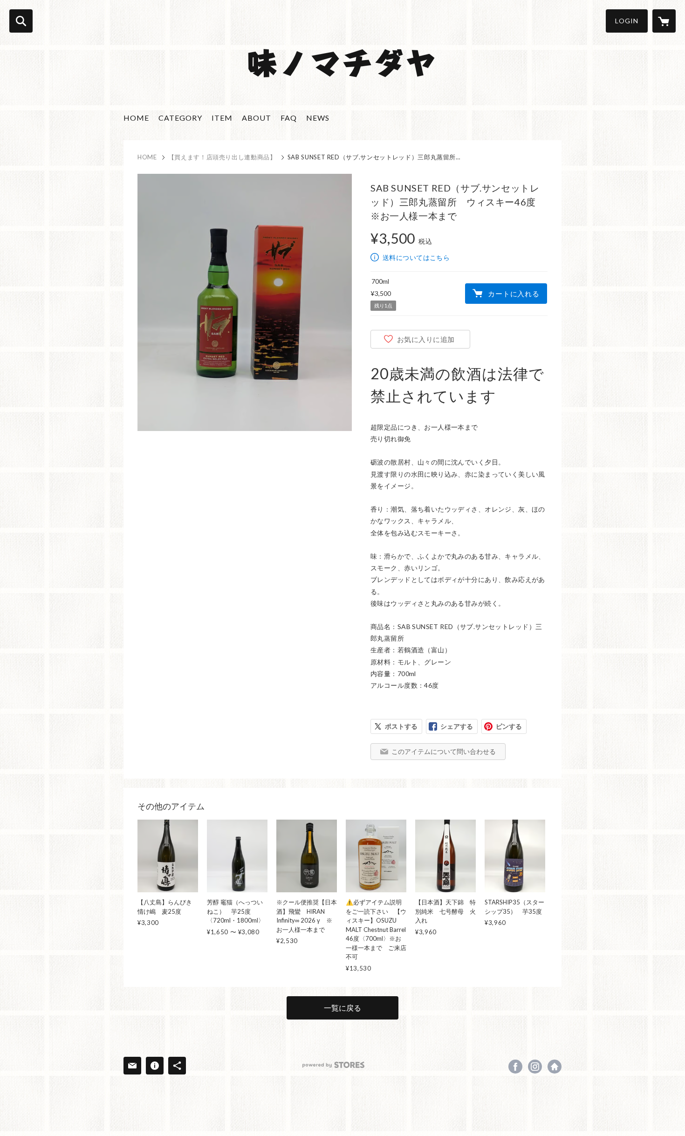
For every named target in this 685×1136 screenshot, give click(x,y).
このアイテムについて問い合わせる (443, 751)
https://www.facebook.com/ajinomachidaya (515, 1067)
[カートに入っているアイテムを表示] (664, 21)
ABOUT (256, 117)
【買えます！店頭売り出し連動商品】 (222, 157)
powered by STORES (333, 1064)
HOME (136, 117)
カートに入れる (513, 293)
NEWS (317, 117)
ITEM (222, 117)
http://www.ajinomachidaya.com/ (555, 1067)
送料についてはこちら (416, 257)
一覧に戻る (342, 1007)
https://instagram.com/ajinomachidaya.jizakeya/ (535, 1067)
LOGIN (626, 21)
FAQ (289, 117)
